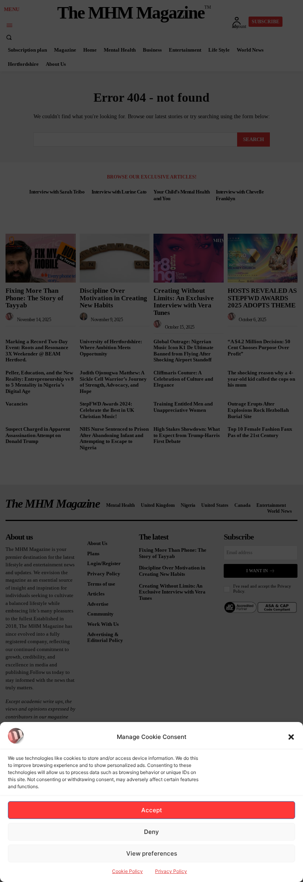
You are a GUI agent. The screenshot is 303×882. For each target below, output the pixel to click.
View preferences (151, 853)
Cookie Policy (127, 871)
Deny (151, 831)
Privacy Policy (171, 871)
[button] (291, 737)
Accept (151, 810)
